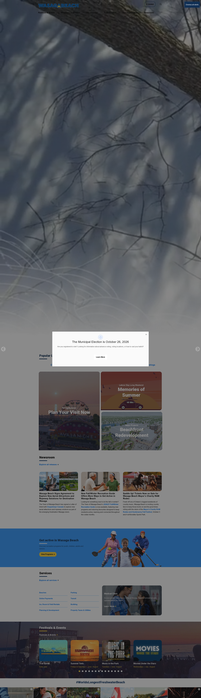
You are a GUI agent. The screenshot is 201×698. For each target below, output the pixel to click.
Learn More (100, 357)
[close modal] (146, 334)
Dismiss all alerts (192, 5)
